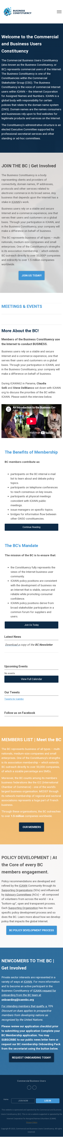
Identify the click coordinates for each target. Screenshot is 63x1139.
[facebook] (34, 1087)
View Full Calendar (31, 679)
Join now (23, 1101)
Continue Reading (31, 527)
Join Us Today (31, 625)
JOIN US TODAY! (32, 275)
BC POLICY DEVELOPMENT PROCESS (31, 930)
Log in (47, 1101)
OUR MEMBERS (31, 827)
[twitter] (29, 1087)
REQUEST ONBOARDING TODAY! (31, 1057)
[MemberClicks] (17, 12)
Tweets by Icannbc (14, 699)
